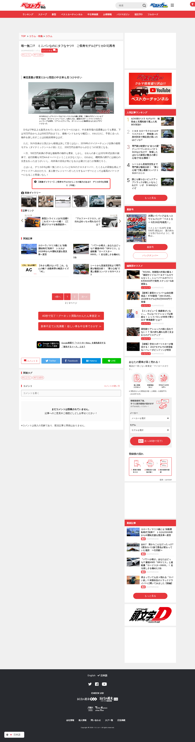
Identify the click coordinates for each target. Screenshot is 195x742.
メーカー (134, 413)
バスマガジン (123, 14)
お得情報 (107, 14)
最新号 (150, 247)
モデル (133, 425)
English (91, 675)
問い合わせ (96, 720)
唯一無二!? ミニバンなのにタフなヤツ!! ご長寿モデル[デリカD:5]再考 (68, 45)
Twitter (90, 684)
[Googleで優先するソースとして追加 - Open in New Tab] (48, 344)
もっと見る (150, 197)
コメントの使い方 (112, 386)
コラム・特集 (36, 36)
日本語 (103, 675)
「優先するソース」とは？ (73, 346)
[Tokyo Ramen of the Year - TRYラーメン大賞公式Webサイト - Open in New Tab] (97, 709)
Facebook (96, 684)
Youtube (104, 684)
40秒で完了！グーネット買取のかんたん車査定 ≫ (71, 315)
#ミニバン (26, 55)
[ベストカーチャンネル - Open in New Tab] (150, 89)
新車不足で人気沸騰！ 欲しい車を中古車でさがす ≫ (71, 326)
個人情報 (83, 720)
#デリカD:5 (38, 55)
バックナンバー (150, 255)
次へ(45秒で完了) (150, 441)
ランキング (28, 14)
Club (158, 5)
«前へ (58, 296)
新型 (54, 14)
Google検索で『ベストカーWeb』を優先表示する (83, 342)
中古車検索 (93, 14)
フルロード (153, 14)
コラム (49, 36)
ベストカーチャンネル (72, 14)
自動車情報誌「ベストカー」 (33, 5)
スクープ (42, 14)
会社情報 (70, 720)
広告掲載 (121, 720)
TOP (23, 36)
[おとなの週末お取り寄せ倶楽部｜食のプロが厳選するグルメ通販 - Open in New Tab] (87, 699)
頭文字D (139, 14)
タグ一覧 (109, 720)
